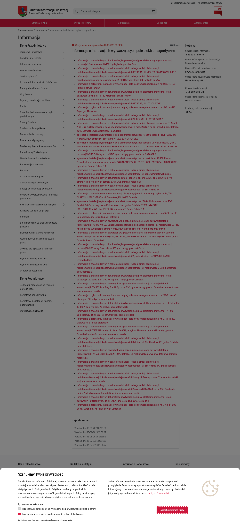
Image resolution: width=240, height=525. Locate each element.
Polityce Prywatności (158, 493)
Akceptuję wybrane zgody (172, 510)
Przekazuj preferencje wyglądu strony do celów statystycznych (53, 513)
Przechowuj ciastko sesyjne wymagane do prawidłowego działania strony (59, 508)
